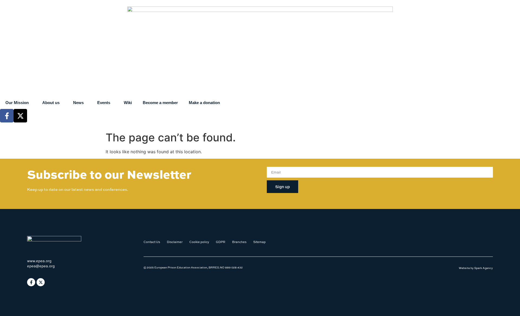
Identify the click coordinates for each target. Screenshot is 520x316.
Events (103, 102)
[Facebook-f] (7, 115)
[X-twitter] (20, 115)
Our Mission (17, 102)
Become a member (160, 102)
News (78, 102)
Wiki (128, 102)
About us (51, 102)
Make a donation (204, 102)
